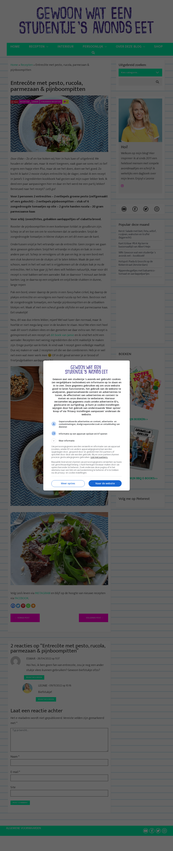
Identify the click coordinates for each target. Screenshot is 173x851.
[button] (86, 440)
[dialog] (86, 425)
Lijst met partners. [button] (99, 457)
